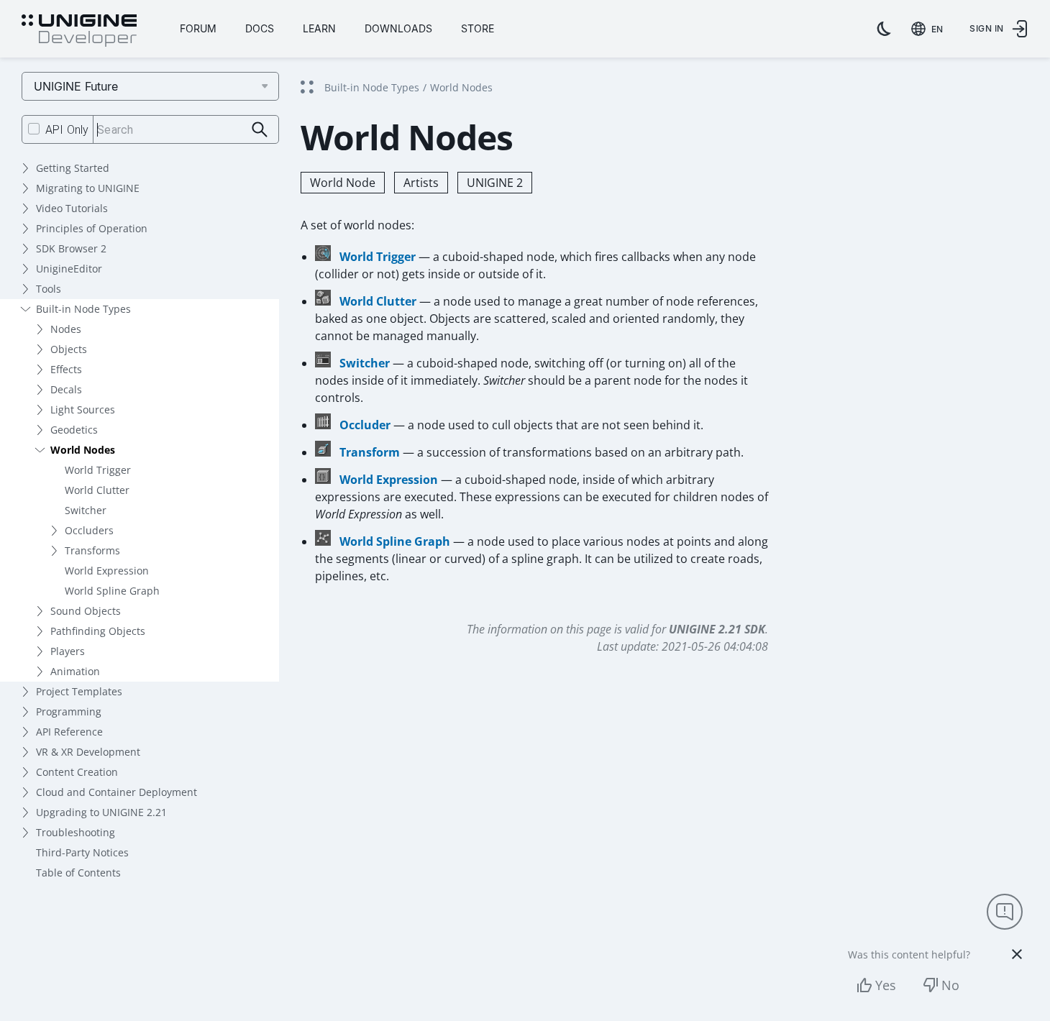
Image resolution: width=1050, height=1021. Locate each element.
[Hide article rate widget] (1016, 954)
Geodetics (74, 429)
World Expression (107, 570)
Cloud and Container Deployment (116, 792)
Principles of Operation (91, 228)
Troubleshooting (75, 832)
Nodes (65, 329)
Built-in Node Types (83, 309)
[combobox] (929, 29)
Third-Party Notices (82, 852)
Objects (68, 349)
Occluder (365, 425)
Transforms (92, 550)
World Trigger (98, 470)
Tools (48, 289)
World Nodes (82, 450)
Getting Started (72, 168)
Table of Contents (78, 872)
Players (67, 651)
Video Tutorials (72, 208)
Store (477, 28)
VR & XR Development (88, 752)
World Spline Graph (112, 591)
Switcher (85, 510)
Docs (259, 28)
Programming (68, 711)
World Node (342, 183)
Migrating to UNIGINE (88, 188)
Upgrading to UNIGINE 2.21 (101, 812)
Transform (369, 452)
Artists (421, 183)
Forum (198, 28)
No (950, 985)
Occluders (89, 530)
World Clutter (97, 490)
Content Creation (77, 772)
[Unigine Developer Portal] (79, 30)
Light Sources (82, 409)
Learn (319, 28)
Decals (66, 389)
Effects (66, 369)
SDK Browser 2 (71, 248)
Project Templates (79, 691)
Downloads (398, 28)
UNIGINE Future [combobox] (76, 86)
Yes (885, 985)
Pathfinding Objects (97, 631)
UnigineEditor (69, 268)
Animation (75, 671)
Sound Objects (85, 611)
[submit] (260, 129)
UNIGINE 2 (495, 183)
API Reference (69, 731)
